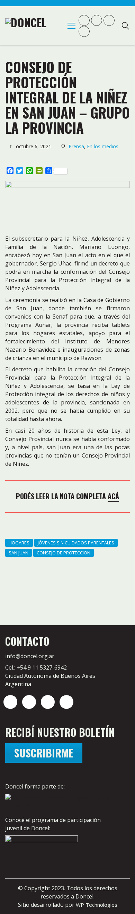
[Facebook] (66, 702)
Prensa (76, 146)
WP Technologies (96, 904)
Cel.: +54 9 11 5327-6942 (36, 667)
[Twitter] (29, 702)
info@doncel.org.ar (29, 656)
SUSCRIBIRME (43, 753)
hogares (19, 543)
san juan (18, 553)
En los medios (102, 146)
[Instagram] (10, 702)
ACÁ (113, 496)
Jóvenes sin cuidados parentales (76, 543)
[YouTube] (48, 702)
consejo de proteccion (63, 553)
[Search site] (125, 26)
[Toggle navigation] (71, 26)
